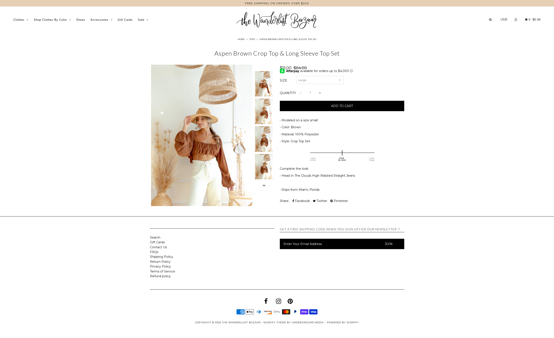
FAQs (154, 252)
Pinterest (340, 201)
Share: (284, 201)
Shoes (80, 19)
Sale (141, 19)
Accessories (99, 19)
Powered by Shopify (343, 322)
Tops (252, 39)
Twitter (321, 201)
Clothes (18, 19)
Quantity (288, 93)
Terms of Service (162, 271)
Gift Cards (125, 19)
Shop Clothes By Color (50, 19)
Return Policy (160, 262)
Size (283, 80)
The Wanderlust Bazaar (241, 322)
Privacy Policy (160, 266)
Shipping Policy (161, 257)
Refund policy (160, 276)
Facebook (302, 201)
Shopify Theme (274, 322)
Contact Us (158, 247)
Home (241, 39)
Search (155, 237)
